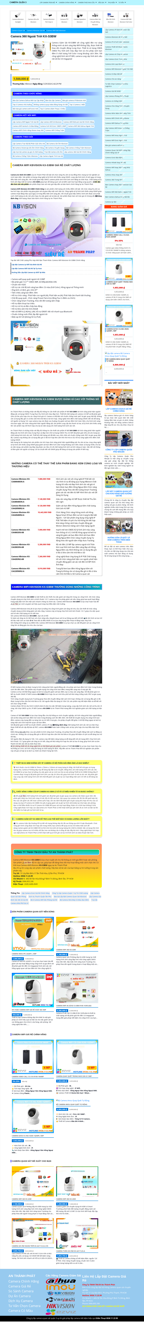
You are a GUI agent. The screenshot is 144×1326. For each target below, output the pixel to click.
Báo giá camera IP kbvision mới (74, 100)
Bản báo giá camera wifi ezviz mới (25, 109)
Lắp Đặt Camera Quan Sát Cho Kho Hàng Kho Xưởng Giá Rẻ (119, 493)
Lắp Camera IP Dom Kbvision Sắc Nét (117, 31)
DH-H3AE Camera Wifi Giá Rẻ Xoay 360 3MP (29, 1010)
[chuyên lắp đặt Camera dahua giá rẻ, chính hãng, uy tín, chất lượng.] (61, 1281)
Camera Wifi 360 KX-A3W (66, 950)
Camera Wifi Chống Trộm (54, 130)
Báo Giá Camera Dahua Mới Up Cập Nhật (28, 100)
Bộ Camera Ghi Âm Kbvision (57, 144)
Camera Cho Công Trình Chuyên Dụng (117, 107)
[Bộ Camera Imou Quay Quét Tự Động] (72, 1100)
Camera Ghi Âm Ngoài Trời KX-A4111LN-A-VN (30, 1246)
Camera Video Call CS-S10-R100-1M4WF (28, 1076)
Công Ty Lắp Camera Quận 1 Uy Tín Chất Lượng (70, 893)
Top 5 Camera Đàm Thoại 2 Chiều (52, 109)
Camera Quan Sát (18, 30)
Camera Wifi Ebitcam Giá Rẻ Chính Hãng (78, 122)
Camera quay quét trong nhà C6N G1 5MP (74, 1076)
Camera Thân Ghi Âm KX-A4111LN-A (70, 1251)
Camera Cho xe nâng (113, 79)
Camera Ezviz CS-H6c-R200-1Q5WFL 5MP (28, 1136)
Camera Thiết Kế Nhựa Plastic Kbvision (116, 48)
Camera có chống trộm (113, 101)
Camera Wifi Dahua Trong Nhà (116, 123)
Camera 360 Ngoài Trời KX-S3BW (33, 36)
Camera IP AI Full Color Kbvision (117, 42)
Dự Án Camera (19, 1296)
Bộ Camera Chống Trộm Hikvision (25, 156)
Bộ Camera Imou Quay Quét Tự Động (71, 1104)
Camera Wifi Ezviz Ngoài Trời (116, 140)
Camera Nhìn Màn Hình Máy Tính (118, 113)
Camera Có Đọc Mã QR (113, 74)
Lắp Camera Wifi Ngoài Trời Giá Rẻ (26, 122)
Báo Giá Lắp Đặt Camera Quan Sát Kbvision (70, 896)
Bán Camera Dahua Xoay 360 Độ (117, 197)
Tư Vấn (121, 2)
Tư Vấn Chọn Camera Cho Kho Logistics (116, 85)
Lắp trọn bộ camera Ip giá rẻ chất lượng (28, 152)
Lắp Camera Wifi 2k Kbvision (51, 122)
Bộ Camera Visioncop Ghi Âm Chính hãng (28, 148)
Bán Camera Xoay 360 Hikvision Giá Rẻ (118, 186)
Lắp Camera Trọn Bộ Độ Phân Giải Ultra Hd (29, 144)
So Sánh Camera (21, 1291)
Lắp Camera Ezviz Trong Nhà (116, 59)
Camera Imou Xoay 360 (114, 175)
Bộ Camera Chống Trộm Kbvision (78, 148)
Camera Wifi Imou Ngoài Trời (116, 135)
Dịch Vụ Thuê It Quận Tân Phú (40, 896)
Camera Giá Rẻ (19, 1286)
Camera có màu (20, 1310)
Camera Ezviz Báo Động (114, 158)
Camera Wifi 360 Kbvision (56, 30)
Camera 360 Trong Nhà (114, 180)
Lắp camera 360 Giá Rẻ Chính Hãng (77, 152)
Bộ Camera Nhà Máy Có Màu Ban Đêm (74, 900)
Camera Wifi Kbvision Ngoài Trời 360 (119, 69)
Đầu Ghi (101, 2)
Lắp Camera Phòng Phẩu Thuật (117, 96)
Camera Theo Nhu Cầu (86, 2)
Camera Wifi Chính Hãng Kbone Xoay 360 (28, 130)
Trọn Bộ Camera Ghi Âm (53, 152)
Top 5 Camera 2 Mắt (77, 104)
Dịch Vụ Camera (20, 1301)
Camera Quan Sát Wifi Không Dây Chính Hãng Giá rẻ (117, 151)
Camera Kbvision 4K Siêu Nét (116, 37)
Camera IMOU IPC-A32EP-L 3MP (24, 954)
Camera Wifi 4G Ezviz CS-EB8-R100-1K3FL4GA (73, 1006)
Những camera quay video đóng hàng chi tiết (51, 104)
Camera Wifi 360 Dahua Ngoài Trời (81, 126)
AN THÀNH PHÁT (21, 1276)
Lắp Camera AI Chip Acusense (116, 54)
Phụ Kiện (111, 2)
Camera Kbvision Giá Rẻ (36, 30)
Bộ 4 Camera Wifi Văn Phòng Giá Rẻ (44, 900)
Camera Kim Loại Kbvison (114, 64)
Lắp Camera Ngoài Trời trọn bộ (51, 156)
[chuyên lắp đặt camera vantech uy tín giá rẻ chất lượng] (61, 1299)
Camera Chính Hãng (66, 2)
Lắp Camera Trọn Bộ (47, 2)
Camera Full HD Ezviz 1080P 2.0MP (53, 126)
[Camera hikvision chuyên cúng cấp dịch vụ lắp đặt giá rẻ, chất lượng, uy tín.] (61, 1305)
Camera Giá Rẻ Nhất (113, 91)
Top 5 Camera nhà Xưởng (22, 104)
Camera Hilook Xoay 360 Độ (115, 162)
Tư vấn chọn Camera (24, 1306)
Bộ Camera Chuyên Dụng (55, 148)
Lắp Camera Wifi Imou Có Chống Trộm (117, 129)
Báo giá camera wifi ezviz (114, 145)
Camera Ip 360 (110, 202)
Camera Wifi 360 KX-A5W (66, 1199)
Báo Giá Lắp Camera (53, 100)
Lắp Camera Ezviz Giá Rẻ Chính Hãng (36, 893)
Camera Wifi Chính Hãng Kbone (117, 118)
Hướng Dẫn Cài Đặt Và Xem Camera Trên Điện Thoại (118, 540)
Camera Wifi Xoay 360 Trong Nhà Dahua (117, 168)
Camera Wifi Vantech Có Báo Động (25, 126)
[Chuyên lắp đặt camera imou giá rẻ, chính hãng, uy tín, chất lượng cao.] (61, 1287)
